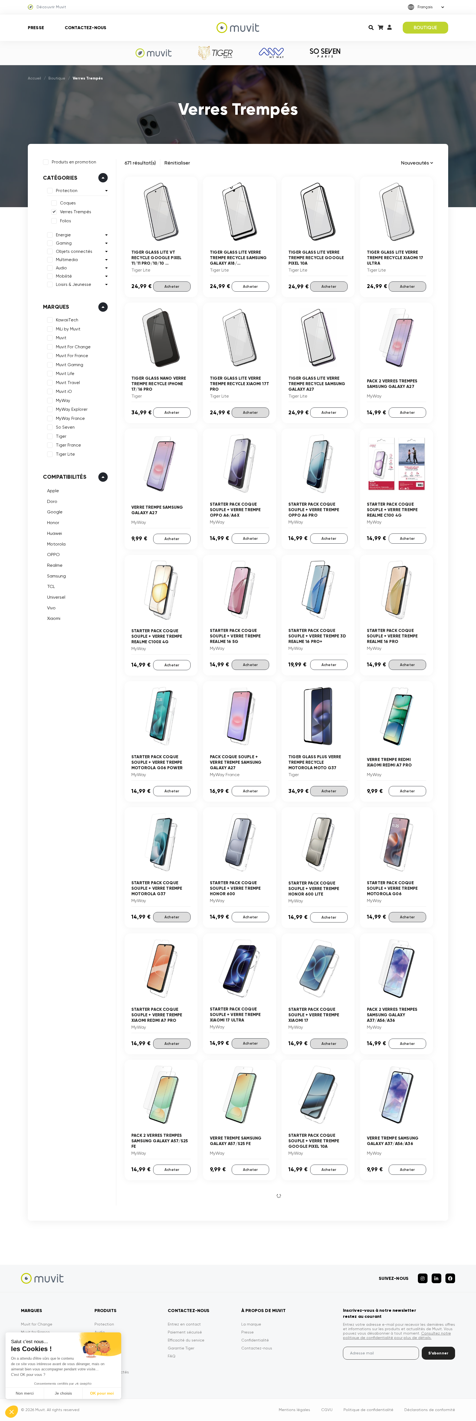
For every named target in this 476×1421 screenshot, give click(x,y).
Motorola (56, 544)
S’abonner (438, 1353)
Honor (53, 522)
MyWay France (70, 418)
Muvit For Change (73, 346)
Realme (55, 565)
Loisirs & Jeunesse (73, 284)
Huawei (54, 533)
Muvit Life (65, 373)
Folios (65, 220)
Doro (52, 501)
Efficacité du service (186, 1340)
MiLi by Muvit (68, 329)
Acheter (171, 286)
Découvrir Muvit (51, 7)
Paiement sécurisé (185, 1332)
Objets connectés (74, 251)
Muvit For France (72, 355)
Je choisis (63, 1393)
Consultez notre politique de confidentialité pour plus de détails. (397, 1335)
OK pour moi (102, 1393)
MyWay (63, 400)
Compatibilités (64, 476)
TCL (51, 586)
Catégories (60, 177)
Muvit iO (64, 391)
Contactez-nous (85, 27)
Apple (53, 490)
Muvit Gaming (69, 364)
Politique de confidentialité (368, 1410)
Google (55, 511)
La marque (251, 1324)
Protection (66, 190)
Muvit (61, 337)
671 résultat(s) (140, 163)
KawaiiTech (67, 319)
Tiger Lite (65, 454)
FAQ (171, 1356)
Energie (63, 234)
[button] (11, 1411)
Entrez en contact (184, 1324)
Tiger (61, 436)
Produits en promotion (74, 162)
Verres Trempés (75, 211)
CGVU (326, 1410)
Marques (56, 306)
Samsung (56, 576)
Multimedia (67, 259)
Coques (68, 203)
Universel (56, 597)
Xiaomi (53, 618)
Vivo (51, 607)
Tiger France (68, 445)
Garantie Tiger (181, 1348)
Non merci (25, 1393)
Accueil (34, 78)
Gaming (64, 243)
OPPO (53, 554)
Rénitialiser (177, 163)
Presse (36, 27)
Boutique (56, 78)
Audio (61, 267)
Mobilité (64, 276)
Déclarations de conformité (429, 1410)
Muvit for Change (36, 1324)
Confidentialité (255, 1340)
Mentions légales (294, 1410)
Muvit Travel (68, 382)
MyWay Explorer (72, 409)
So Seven (65, 427)
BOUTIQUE (425, 27)
